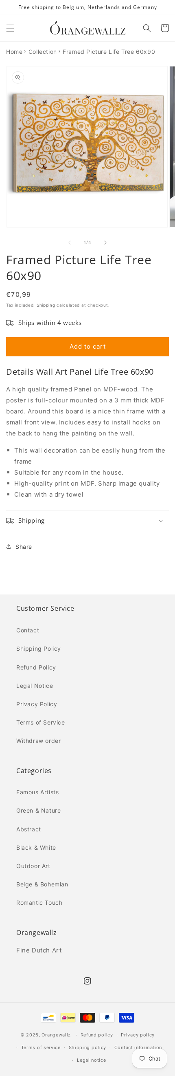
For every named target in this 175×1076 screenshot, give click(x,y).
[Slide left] (70, 243)
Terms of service (41, 1047)
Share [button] (23, 546)
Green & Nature (38, 810)
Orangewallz (56, 1035)
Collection (42, 51)
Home (14, 51)
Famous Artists (37, 792)
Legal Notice (34, 685)
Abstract (28, 829)
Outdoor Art (33, 865)
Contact (27, 630)
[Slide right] (105, 243)
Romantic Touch (39, 902)
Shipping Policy (38, 648)
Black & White (36, 847)
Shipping (46, 305)
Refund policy (97, 1035)
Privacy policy (138, 1035)
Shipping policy (88, 1047)
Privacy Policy (36, 703)
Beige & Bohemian (42, 884)
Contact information (138, 1047)
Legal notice (91, 1060)
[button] (10, 28)
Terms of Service (40, 722)
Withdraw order (38, 740)
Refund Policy (36, 667)
